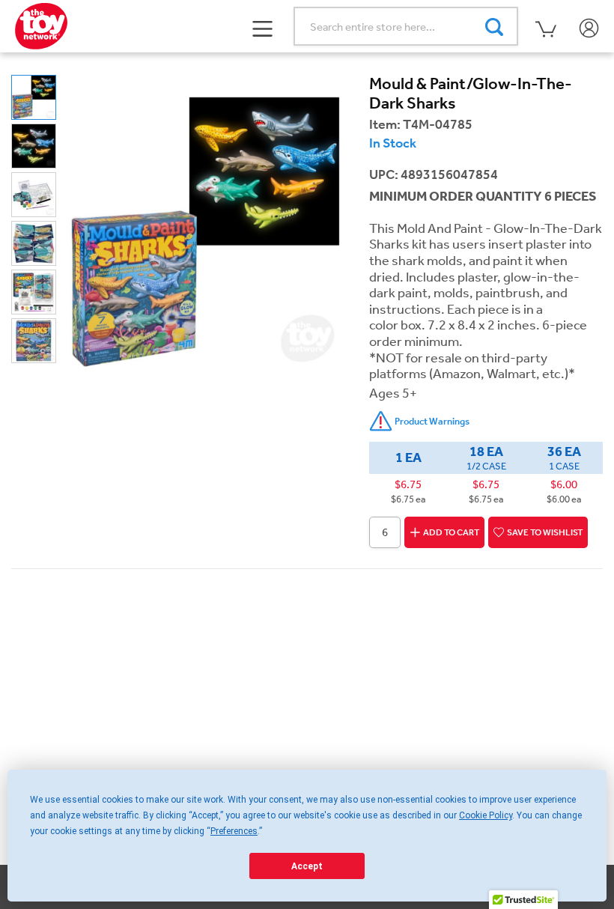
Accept (307, 866)
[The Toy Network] (41, 24)
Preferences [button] (234, 831)
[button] (263, 27)
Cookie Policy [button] (485, 815)
